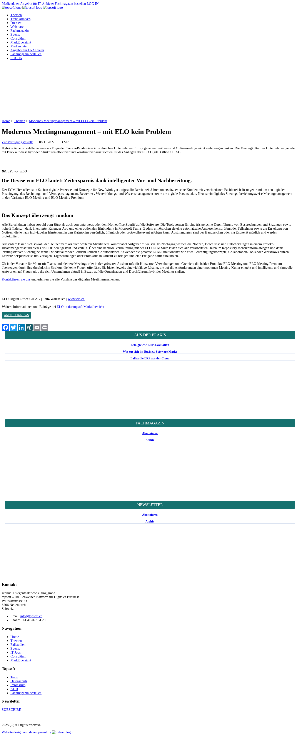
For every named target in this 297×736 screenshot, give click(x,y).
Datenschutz (18, 681)
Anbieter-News (16, 315)
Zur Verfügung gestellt (17, 142)
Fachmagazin (19, 30)
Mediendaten (11, 3)
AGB (14, 689)
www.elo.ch (76, 299)
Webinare (16, 26)
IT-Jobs (15, 652)
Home (6, 121)
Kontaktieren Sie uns (16, 279)
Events (15, 34)
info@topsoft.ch (31, 616)
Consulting (17, 38)
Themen (16, 15)
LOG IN (93, 3)
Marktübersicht (20, 42)
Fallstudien (17, 644)
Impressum (17, 685)
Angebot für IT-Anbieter (37, 3)
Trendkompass (20, 19)
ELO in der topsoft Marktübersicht (80, 307)
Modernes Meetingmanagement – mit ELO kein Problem (68, 121)
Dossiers (16, 23)
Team (14, 677)
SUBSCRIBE (11, 709)
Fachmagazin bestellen (70, 3)
